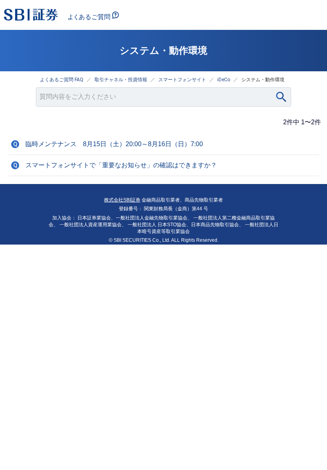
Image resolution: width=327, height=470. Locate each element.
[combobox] (163, 97)
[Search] (281, 97)
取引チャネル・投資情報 (121, 79)
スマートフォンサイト (182, 79)
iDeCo (223, 79)
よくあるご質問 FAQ (61, 79)
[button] (163, 144)
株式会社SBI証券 (122, 200)
